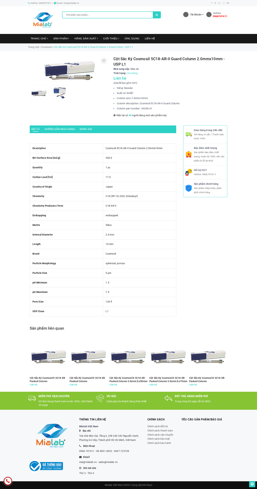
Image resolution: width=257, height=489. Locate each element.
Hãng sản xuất (85, 38)
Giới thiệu (110, 38)
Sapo (149, 485)
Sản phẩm (60, 38)
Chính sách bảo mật (158, 438)
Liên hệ (150, 38)
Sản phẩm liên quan (47, 328)
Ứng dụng (131, 38)
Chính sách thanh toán (160, 430)
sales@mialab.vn (108, 462)
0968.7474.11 (209, 174)
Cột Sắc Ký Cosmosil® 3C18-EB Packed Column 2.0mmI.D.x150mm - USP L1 (47, 380)
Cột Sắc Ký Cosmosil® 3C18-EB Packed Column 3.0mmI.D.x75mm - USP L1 (168, 380)
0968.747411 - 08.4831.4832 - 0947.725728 (104, 451)
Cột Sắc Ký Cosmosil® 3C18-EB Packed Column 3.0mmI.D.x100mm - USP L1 (206, 380)
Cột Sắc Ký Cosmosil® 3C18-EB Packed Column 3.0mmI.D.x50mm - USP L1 (128, 380)
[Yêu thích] (103, 60)
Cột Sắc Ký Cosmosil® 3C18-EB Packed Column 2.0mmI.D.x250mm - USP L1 (87, 380)
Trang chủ (39, 38)
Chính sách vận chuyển (160, 434)
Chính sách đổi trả (157, 426)
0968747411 (45, 3)
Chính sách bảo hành (159, 443)
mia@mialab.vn (71, 3)
